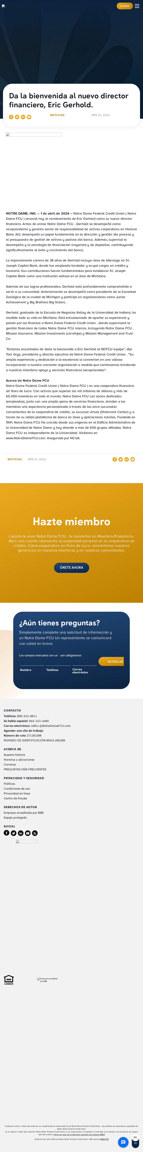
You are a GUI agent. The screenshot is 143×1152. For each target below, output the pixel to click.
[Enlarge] (132, 137)
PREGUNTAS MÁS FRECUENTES (25, 769)
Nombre (27, 669)
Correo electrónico (81, 671)
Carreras (10, 764)
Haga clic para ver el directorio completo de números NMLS (79, 1134)
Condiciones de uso (17, 788)
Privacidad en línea (17, 793)
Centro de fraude (15, 798)
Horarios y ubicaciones (19, 759)
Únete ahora (71, 567)
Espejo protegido (15, 817)
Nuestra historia (14, 754)
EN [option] (135, 1137)
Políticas (9, 783)
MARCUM (104, 1139)
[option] (135, 1137)
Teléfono (52, 669)
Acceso (125, 5)
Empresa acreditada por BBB (24, 812)
